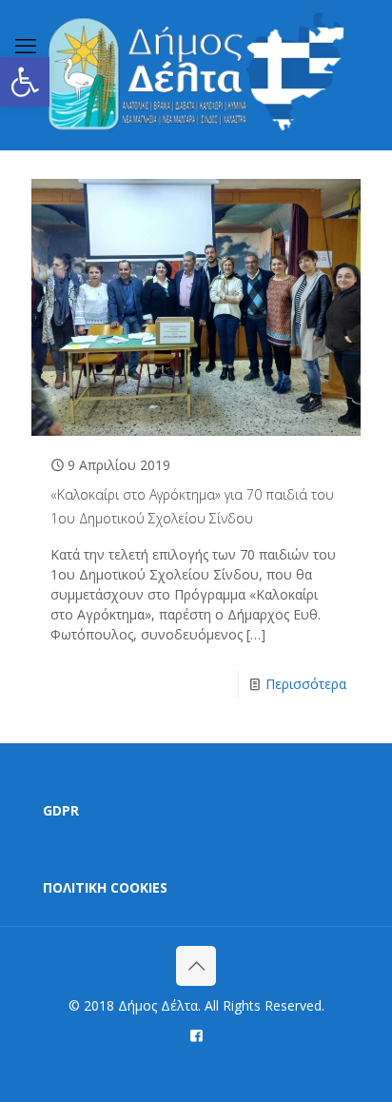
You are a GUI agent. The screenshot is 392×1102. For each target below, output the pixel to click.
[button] (24, 82)
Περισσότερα (305, 684)
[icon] (196, 1034)
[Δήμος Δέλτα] (196, 75)
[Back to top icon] (196, 966)
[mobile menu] (26, 45)
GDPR (61, 810)
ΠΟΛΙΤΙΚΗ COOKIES (105, 887)
